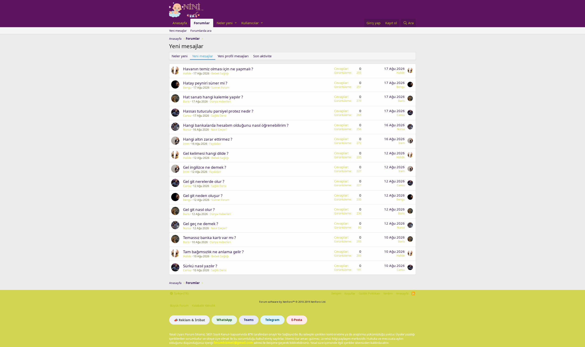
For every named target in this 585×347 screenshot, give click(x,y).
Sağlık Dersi (218, 116)
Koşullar (349, 293)
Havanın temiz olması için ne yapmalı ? (218, 68)
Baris (186, 101)
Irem (186, 144)
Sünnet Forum (220, 87)
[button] (236, 23)
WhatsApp (224, 320)
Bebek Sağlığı (220, 73)
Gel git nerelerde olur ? (203, 181)
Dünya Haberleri (220, 101)
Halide (187, 73)
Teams (248, 320)
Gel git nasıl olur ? (199, 209)
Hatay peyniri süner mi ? (205, 83)
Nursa (187, 129)
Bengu (187, 87)
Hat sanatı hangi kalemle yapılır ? (213, 97)
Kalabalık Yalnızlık (203, 305)
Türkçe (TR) (181, 293)
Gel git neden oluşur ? (202, 195)
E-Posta (296, 320)
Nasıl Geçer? (219, 129)
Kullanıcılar (250, 23)
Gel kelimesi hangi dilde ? (205, 153)
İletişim (336, 293)
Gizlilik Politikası (369, 293)
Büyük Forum (179, 305)
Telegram (272, 320)
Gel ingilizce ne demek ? (204, 167)
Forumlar (202, 23)
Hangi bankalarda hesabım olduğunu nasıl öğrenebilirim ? (235, 125)
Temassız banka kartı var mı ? (209, 237)
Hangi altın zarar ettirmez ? (207, 139)
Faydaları (215, 144)
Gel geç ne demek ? (200, 223)
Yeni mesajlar (178, 31)
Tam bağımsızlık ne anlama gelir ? (213, 251)
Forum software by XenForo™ (292, 301)
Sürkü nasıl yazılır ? (200, 265)
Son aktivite (262, 56)
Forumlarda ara (200, 31)
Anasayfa (180, 23)
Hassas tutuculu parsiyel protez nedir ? (218, 111)
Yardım (388, 293)
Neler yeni (225, 23)
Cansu (187, 116)
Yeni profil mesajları (233, 56)
